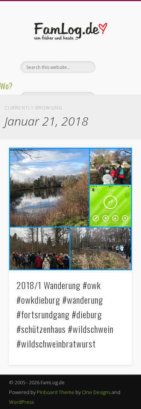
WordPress (21, 402)
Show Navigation (113, 67)
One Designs (96, 392)
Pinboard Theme (55, 392)
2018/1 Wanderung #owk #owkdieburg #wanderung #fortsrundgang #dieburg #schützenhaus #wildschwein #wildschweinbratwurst (65, 314)
